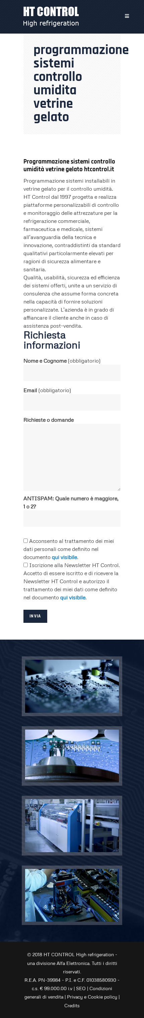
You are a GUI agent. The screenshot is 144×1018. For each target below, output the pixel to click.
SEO (81, 988)
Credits (72, 1005)
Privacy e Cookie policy (92, 997)
